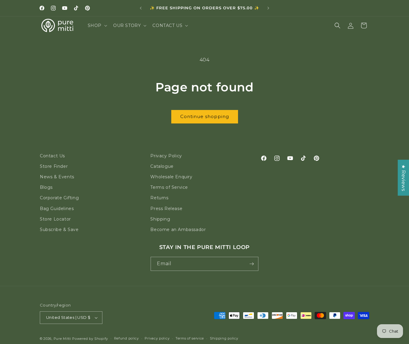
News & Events (57, 176)
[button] (97, 25)
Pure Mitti (62, 339)
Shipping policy (224, 339)
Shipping (160, 219)
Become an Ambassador (178, 229)
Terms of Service (169, 187)
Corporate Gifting (59, 197)
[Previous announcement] (140, 8)
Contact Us (52, 156)
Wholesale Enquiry (171, 176)
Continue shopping (204, 116)
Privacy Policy (166, 156)
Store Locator (55, 219)
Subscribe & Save (59, 229)
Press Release (166, 208)
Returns (159, 197)
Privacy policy (157, 339)
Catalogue (161, 166)
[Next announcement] (268, 8)
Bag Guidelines (57, 208)
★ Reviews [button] (403, 178)
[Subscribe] (251, 264)
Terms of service (189, 339)
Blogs (46, 187)
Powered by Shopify (90, 339)
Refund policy (126, 339)
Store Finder (54, 166)
